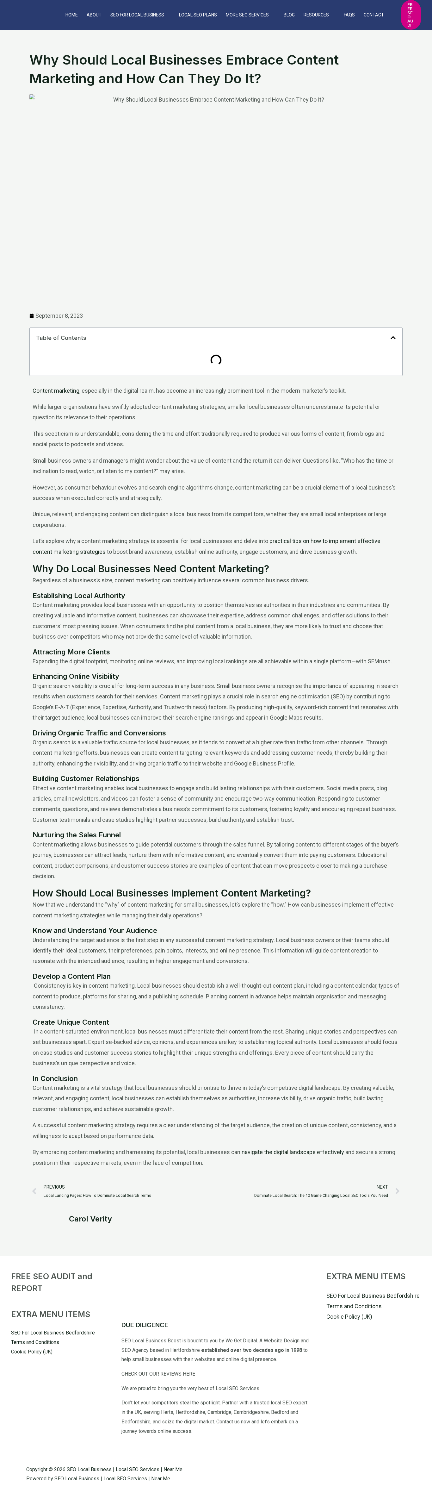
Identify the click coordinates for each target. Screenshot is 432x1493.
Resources (316, 14)
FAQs (349, 14)
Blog (289, 14)
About (94, 14)
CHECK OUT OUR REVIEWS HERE (158, 1374)
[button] (411, 15)
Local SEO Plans (198, 14)
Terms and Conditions (35, 1342)
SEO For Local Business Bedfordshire (53, 1333)
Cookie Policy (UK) (31, 1352)
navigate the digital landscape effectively (292, 1152)
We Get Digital (241, 1341)
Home (71, 14)
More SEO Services (247, 14)
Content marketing (56, 390)
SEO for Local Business (137, 14)
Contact (374, 14)
